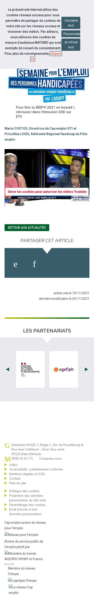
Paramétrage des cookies (27, 505)
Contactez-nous (50, 458)
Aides (13, 465)
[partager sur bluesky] (77, 264)
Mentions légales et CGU (27, 474)
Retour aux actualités (27, 227)
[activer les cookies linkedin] (34, 264)
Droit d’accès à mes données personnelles (25, 511)
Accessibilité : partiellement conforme (36, 469)
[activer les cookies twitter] (54, 264)
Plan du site (17, 483)
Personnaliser (71, 34)
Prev (7, 369)
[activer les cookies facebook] (15, 264)
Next (86, 369)
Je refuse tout (71, 44)
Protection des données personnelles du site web (27, 498)
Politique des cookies (24, 491)
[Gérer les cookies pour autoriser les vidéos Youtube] (47, 203)
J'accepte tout (71, 23)
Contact (14, 478)
